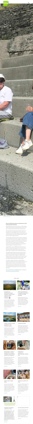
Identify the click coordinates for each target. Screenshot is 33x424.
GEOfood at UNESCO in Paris (23, 382)
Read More (5, 308)
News (9, 216)
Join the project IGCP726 (23, 410)
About (7, 216)
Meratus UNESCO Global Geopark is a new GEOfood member (9, 325)
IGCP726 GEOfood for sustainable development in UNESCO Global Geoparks (23, 296)
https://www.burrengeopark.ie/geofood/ (12, 271)
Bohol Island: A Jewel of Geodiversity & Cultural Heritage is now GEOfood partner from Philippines (9, 354)
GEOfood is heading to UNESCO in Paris (9, 410)
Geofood (4, 216)
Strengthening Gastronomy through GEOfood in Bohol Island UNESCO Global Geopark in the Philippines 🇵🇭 (9, 296)
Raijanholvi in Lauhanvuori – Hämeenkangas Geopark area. (23, 354)
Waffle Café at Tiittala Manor (9, 382)
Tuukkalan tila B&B (23, 325)
